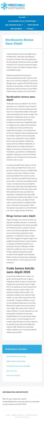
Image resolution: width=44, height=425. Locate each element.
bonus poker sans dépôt (13, 375)
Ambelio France (17, 415)
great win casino (11, 371)
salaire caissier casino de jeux (15, 361)
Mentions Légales (22, 417)
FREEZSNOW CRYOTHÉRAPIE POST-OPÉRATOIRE (13, 6)
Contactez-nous (31, 415)
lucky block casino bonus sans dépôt (18, 366)
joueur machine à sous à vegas (16, 356)
